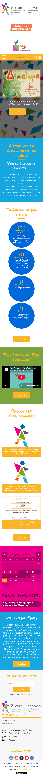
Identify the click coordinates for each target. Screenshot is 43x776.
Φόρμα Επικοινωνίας (10, 724)
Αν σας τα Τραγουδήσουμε (23, 112)
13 (27, 572)
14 (33, 572)
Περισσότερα (17, 119)
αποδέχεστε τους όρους (26, 694)
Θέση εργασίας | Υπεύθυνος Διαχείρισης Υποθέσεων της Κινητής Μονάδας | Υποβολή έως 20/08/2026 (21, 452)
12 (21, 572)
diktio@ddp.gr (9, 740)
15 (38, 572)
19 (21, 576)
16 (4, 576)
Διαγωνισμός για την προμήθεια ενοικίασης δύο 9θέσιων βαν (18, 603)
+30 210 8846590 (10, 736)
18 (16, 576)
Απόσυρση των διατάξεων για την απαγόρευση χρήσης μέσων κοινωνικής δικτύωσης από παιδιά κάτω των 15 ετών (21, 488)
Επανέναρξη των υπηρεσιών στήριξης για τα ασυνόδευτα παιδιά (21, 523)
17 (10, 576)
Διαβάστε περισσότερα (26, 769)
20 (27, 576)
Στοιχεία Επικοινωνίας (11, 720)
